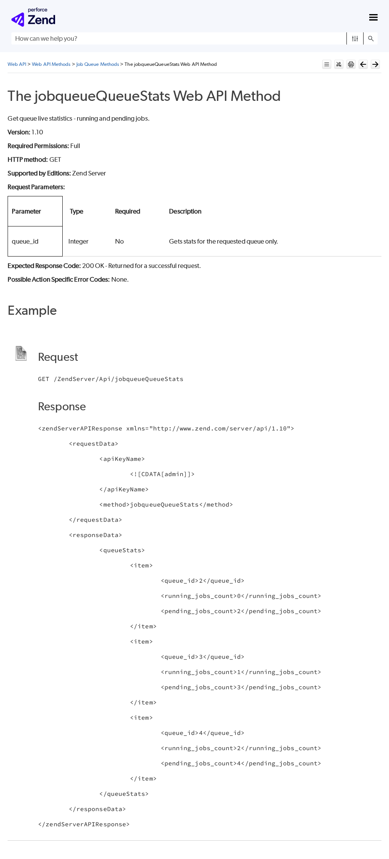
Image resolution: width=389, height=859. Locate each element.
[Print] (351, 64)
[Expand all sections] (326, 64)
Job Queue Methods (97, 64)
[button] (355, 38)
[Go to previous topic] (363, 64)
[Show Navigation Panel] (373, 17)
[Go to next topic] (375, 64)
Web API (17, 64)
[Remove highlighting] (338, 64)
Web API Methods (51, 64)
